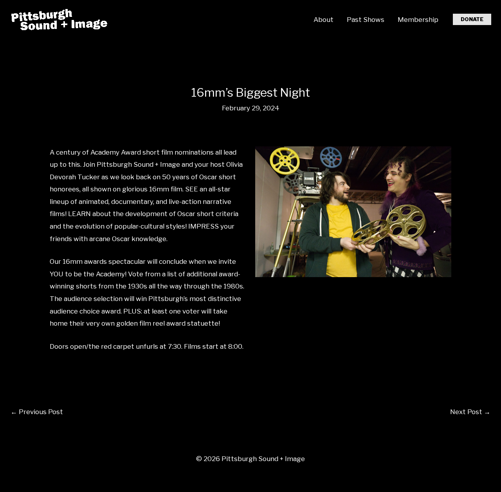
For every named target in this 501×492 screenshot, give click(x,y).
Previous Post (37, 412)
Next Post (470, 412)
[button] (472, 19)
